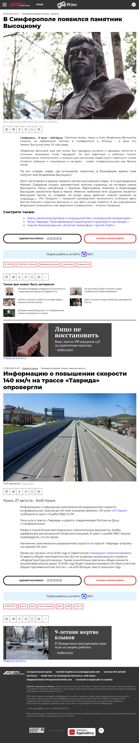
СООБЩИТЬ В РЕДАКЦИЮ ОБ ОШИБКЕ (94, 680)
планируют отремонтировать (110, 553)
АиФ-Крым (28, 483)
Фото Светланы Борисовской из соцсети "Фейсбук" (30, 121)
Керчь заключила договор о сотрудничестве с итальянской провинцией (78, 218)
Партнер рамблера (56, 730)
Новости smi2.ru (14, 358)
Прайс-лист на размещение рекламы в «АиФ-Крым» (68, 676)
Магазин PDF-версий (114, 672)
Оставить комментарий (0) (110, 238)
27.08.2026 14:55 (11, 368)
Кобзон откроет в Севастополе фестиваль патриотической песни (40, 301)
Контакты (32, 676)
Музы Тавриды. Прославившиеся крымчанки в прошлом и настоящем (77, 221)
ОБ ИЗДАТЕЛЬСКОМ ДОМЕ (39, 672)
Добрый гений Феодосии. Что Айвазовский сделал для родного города (41, 311)
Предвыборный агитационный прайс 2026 (49, 680)
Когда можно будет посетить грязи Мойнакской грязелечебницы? (103, 290)
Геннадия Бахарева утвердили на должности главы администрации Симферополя (41, 290)
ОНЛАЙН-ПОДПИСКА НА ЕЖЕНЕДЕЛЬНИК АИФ (78, 672)
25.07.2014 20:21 (11, 14)
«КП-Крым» (119, 510)
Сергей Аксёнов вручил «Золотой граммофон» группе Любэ (70, 225)
